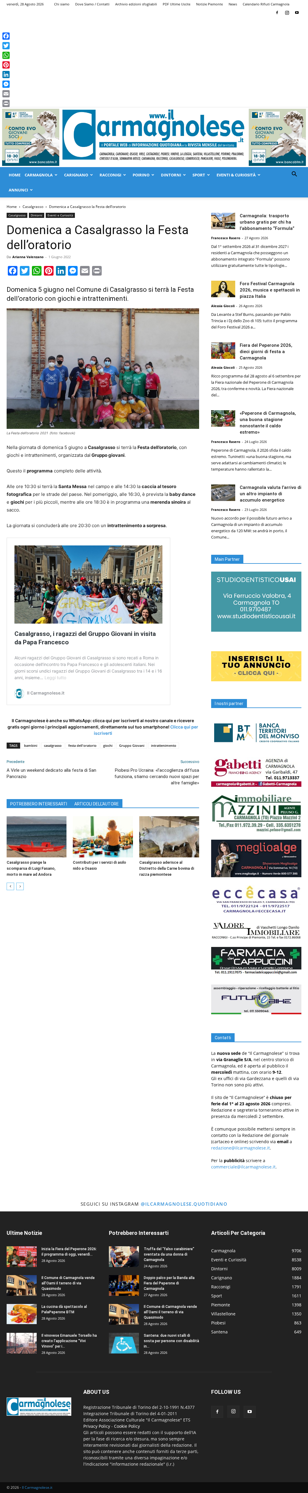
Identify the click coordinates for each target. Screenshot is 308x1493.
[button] (294, 175)
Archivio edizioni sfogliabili (136, 4)
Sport (198, 175)
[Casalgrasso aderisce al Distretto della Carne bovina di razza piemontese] (169, 836)
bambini (30, 745)
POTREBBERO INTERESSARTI (38, 803)
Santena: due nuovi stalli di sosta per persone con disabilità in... (171, 1340)
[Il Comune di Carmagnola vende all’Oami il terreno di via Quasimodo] (22, 1285)
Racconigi (110, 175)
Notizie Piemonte (209, 4)
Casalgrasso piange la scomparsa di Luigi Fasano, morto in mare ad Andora (31, 868)
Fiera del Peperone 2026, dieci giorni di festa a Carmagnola (266, 352)
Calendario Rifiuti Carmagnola (266, 4)
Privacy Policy (96, 1426)
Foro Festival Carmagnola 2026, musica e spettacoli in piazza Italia (270, 290)
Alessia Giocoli (223, 306)
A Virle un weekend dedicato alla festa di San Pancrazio (51, 773)
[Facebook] (277, 12)
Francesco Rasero (225, 238)
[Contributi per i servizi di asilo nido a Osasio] (103, 836)
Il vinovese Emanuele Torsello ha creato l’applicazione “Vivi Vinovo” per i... (69, 1340)
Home (14, 175)
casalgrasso (53, 745)
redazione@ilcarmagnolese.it (240, 1148)
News (233, 4)
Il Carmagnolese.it (37, 1487)
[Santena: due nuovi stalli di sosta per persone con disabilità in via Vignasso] (124, 1343)
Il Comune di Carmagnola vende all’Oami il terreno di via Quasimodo (68, 1283)
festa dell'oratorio (82, 745)
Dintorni (171, 175)
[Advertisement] (154, 62)
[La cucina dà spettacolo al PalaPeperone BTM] (22, 1314)
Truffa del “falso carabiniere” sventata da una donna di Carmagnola (169, 1254)
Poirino (141, 175)
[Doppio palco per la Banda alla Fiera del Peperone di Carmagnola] (124, 1285)
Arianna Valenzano (28, 257)
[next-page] (20, 886)
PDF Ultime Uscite (176, 4)
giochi (107, 745)
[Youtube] (296, 12)
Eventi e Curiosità (60, 215)
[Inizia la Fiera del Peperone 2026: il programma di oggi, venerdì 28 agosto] (22, 1256)
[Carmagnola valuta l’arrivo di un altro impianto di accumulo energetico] (223, 492)
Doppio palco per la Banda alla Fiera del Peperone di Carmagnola (169, 1283)
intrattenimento (163, 745)
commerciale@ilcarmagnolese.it (243, 1167)
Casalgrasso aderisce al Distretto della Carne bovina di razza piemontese (166, 868)
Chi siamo (61, 4)
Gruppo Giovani (131, 745)
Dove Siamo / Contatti (92, 4)
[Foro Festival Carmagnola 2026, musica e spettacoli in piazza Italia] (223, 289)
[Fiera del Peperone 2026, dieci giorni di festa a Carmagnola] (223, 350)
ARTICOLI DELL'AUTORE (96, 803)
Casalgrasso (33, 206)
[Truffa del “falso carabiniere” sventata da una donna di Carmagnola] (124, 1256)
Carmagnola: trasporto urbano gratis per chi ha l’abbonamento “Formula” (267, 222)
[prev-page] (10, 886)
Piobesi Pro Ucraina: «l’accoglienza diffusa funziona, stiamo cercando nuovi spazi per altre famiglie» (156, 777)
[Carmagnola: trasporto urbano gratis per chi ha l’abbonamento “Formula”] (223, 221)
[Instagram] (286, 12)
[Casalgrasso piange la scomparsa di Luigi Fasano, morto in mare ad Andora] (36, 836)
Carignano (76, 175)
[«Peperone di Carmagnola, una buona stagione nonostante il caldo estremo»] (223, 418)
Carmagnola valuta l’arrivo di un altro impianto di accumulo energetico (270, 494)
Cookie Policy (127, 1426)
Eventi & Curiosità (236, 175)
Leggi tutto (55, 677)
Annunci (18, 190)
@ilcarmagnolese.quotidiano (184, 1204)
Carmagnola (39, 175)
